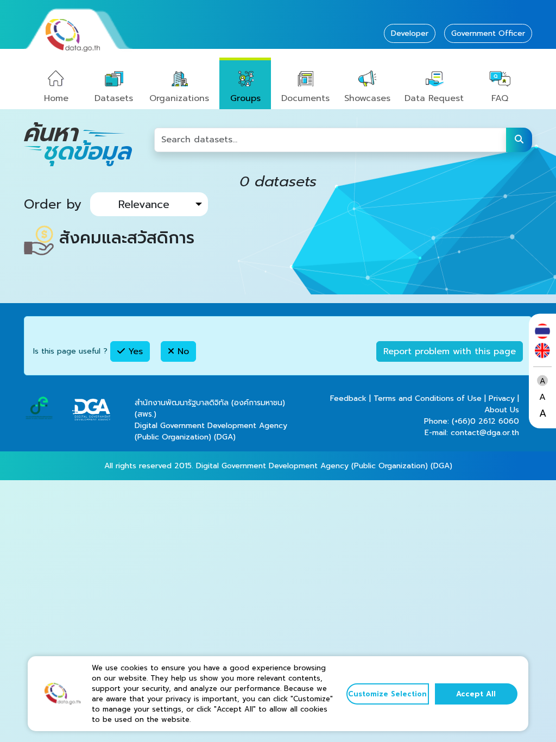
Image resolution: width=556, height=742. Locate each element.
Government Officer (488, 33)
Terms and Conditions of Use (428, 398)
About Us (501, 410)
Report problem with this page (449, 351)
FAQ (499, 98)
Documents (305, 98)
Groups (245, 98)
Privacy (502, 398)
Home (56, 98)
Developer (409, 33)
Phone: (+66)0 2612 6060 (471, 421)
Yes (134, 351)
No (181, 351)
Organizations (179, 98)
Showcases (367, 98)
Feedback (348, 398)
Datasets (113, 98)
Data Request (434, 98)
